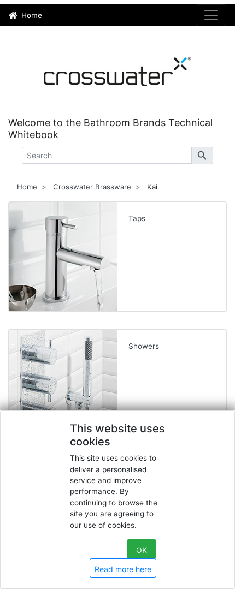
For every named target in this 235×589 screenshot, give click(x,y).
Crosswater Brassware (92, 186)
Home (27, 186)
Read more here (123, 569)
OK (141, 550)
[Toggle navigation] (211, 15)
